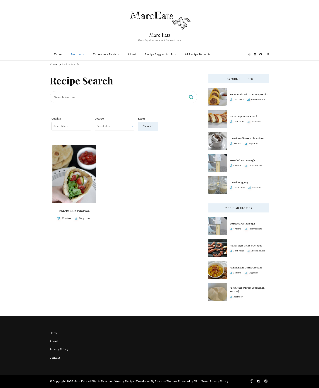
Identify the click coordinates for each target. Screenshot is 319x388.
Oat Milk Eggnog (239, 182)
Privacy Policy (59, 349)
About (132, 54)
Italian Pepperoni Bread (243, 116)
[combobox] (71, 126)
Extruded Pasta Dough (242, 160)
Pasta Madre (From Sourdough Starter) (247, 289)
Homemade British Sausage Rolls (249, 94)
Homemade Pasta (105, 54)
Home (58, 54)
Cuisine (56, 118)
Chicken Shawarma (74, 211)
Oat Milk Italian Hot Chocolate (247, 138)
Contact (55, 357)
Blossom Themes (166, 381)
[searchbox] (69, 126)
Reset (141, 118)
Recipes (76, 54)
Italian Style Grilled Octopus (246, 245)
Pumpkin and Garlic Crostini (246, 267)
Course (99, 118)
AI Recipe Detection (198, 54)
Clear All (148, 126)
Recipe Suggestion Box (160, 54)
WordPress (201, 381)
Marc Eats (159, 34)
